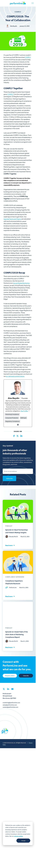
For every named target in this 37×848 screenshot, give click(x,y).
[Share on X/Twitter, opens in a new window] (17, 436)
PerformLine (18, 3)
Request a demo (10, 786)
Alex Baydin (13, 26)
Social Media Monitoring (21, 283)
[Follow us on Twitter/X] (4, 800)
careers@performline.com (10, 818)
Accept (23, 840)
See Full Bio (24, 411)
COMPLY (18, 12)
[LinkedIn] (18, 425)
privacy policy (18, 836)
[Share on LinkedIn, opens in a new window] (21, 436)
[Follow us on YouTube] (12, 800)
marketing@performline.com (11, 813)
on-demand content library (15, 376)
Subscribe (9, 478)
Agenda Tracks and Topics (12, 219)
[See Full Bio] (29, 411)
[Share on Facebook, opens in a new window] (14, 436)
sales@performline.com (10, 816)
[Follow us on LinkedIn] (8, 800)
